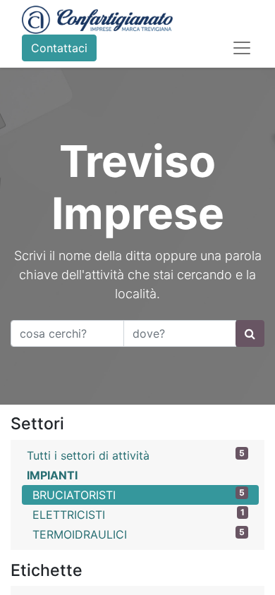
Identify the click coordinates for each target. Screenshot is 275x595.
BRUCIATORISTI (138, 494)
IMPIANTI (52, 475)
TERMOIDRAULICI (138, 534)
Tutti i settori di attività (136, 455)
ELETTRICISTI (138, 514)
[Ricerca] (250, 333)
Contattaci (59, 48)
